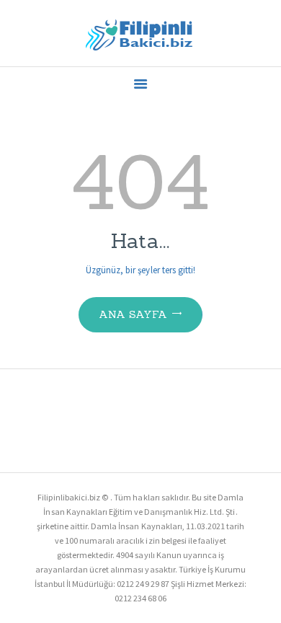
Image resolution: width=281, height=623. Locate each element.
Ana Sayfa (133, 314)
